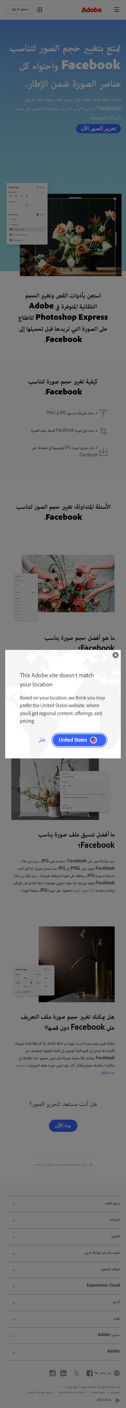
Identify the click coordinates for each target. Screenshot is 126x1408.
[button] (115, 655)
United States (73, 740)
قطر (41, 740)
